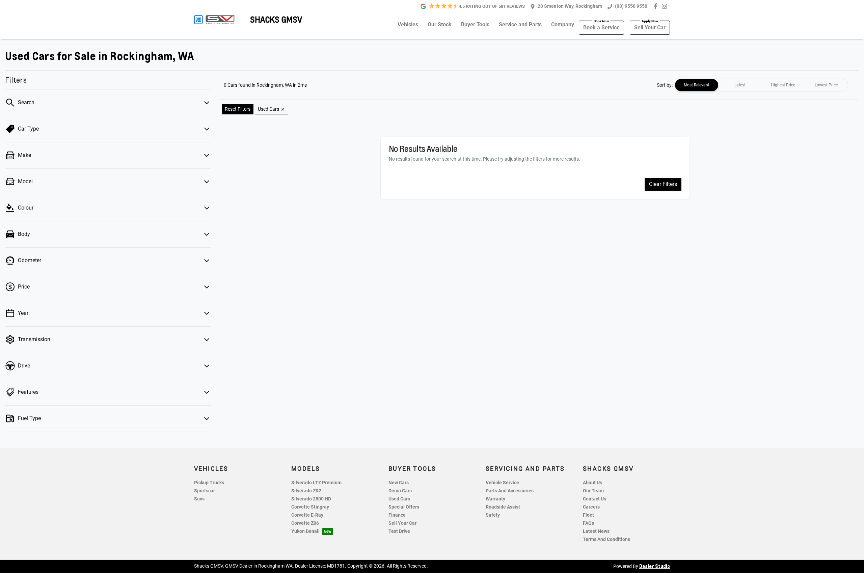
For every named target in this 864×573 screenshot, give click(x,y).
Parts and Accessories (510, 491)
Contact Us (594, 499)
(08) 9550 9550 (631, 6)
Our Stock (440, 24)
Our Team (593, 491)
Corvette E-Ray (307, 515)
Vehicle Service (502, 483)
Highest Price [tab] (783, 85)
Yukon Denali (305, 531)
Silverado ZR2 (306, 491)
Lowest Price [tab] (826, 85)
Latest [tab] (740, 85)
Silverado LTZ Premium (316, 483)
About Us (592, 483)
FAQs (588, 523)
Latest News (596, 531)
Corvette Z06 (305, 523)
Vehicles (408, 24)
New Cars (398, 483)
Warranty (495, 499)
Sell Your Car (650, 27)
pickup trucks (209, 483)
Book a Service (601, 27)
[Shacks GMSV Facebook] (657, 6)
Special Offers (403, 507)
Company (562, 24)
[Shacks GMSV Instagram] (666, 6)
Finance (397, 515)
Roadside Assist (503, 507)
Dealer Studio (654, 566)
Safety (493, 515)
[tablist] (761, 85)
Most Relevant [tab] (696, 85)
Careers (591, 507)
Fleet (588, 515)
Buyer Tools (475, 24)
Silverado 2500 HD (311, 499)
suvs (199, 499)
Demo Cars (400, 491)
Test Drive (399, 531)
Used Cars (399, 499)
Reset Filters (237, 109)
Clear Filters (663, 184)
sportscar (204, 491)
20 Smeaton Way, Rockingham (570, 6)
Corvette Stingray (310, 507)
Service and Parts (520, 24)
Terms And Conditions (606, 539)
